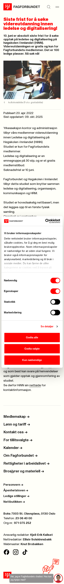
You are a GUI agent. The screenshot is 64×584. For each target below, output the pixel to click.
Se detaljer (47, 326)
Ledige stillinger (16, 496)
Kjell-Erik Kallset (41, 534)
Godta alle (32, 337)
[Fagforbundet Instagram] (16, 552)
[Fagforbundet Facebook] (6, 552)
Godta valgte (32, 348)
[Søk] (48, 6)
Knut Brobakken (32, 544)
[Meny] (57, 6)
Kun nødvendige (32, 359)
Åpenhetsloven (15, 490)
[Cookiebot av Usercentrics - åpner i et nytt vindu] (45, 221)
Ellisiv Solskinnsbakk (37, 539)
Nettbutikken (14, 501)
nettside (35, 385)
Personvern (13, 484)
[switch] (55, 291)
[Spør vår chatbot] (58, 578)
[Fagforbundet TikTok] (25, 552)
